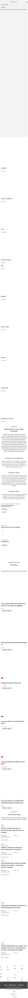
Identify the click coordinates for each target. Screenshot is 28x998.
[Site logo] (14, 1)
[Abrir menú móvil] (1, 2)
